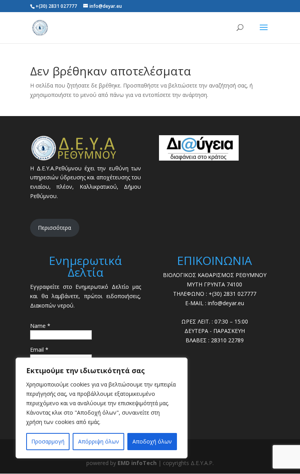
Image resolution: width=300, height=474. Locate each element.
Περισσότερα (54, 227)
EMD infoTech (137, 463)
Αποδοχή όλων (152, 441)
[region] (102, 408)
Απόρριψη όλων (98, 441)
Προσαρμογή (47, 441)
